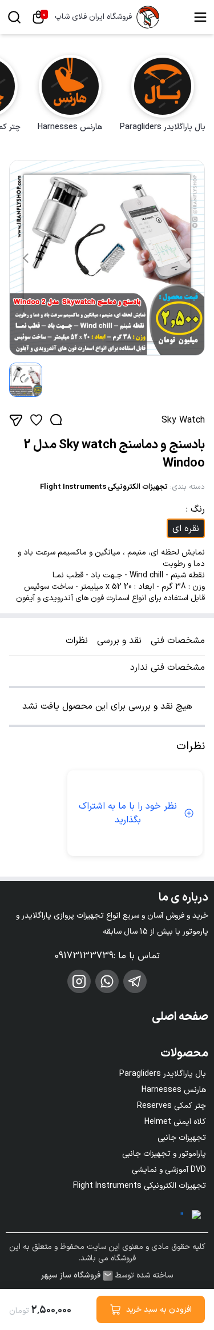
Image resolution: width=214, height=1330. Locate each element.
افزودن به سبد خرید (159, 1310)
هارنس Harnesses (174, 1090)
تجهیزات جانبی (182, 1138)
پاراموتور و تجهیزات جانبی (164, 1154)
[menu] (200, 17)
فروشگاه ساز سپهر (70, 1275)
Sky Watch (183, 420)
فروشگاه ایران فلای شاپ (93, 17)
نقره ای (185, 529)
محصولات (184, 1054)
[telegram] (135, 981)
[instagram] (79, 981)
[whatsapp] (107, 981)
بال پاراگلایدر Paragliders (162, 1074)
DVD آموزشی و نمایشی (169, 1170)
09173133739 (84, 956)
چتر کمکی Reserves (171, 1106)
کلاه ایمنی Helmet (175, 1122)
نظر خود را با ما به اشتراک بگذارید (128, 813)
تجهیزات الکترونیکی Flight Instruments (104, 487)
